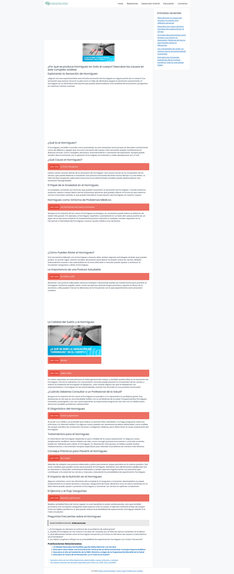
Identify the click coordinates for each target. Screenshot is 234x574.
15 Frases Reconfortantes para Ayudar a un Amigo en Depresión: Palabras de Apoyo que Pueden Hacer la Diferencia (171, 40)
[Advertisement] (98, 23)
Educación (168, 3)
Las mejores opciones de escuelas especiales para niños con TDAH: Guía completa (83, 562)
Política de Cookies (135, 571)
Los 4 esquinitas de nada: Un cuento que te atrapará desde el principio (171, 51)
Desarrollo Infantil (150, 3)
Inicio (120, 3)
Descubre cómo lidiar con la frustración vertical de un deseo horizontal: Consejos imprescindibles (99, 549)
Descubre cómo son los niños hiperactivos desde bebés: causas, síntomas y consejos (84, 560)
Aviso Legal (121, 571)
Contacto (182, 3)
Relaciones (132, 3)
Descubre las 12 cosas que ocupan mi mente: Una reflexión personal (169, 20)
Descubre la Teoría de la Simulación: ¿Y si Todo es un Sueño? (81, 554)
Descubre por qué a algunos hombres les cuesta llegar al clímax (170, 29)
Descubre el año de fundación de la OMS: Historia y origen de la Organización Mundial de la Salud (98, 552)
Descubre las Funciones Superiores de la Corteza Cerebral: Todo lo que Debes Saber (170, 61)
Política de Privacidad (106, 571)
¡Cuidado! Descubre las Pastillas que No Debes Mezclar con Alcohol (84, 547)
